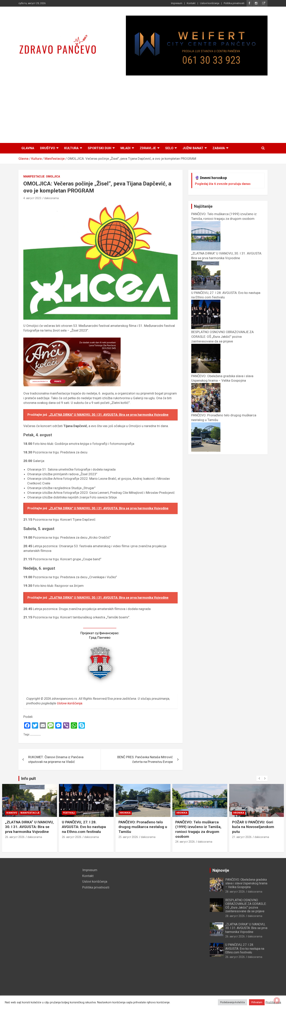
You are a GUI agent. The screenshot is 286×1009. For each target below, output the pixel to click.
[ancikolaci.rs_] (72, 340)
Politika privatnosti (234, 3)
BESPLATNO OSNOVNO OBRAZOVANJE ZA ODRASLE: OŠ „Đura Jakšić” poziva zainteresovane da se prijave (245, 905)
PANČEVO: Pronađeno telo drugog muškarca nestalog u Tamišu (142, 827)
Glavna (27, 148)
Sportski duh (99, 148)
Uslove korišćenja (69, 703)
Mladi (125, 148)
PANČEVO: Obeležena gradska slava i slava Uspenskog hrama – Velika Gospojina (222, 378)
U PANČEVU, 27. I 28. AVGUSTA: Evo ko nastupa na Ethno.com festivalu (84, 827)
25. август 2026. (128, 837)
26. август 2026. (15, 837)
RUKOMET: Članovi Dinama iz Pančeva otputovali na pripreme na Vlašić (55, 759)
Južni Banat (192, 148)
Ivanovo (11, 812)
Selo (169, 148)
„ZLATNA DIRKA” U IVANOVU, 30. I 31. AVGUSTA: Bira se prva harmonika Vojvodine (226, 255)
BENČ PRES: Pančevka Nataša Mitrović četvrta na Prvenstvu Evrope (145, 759)
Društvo (47, 148)
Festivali (69, 812)
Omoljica (53, 176)
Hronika (125, 812)
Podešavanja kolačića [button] (232, 1002)
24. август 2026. (185, 841)
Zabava (218, 148)
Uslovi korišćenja (209, 3)
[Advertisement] (143, 109)
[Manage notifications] (277, 1000)
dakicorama (51, 198)
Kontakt (191, 3)
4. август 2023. (32, 198)
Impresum (176, 3)
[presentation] (259, 778)
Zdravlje (148, 148)
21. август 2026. (242, 837)
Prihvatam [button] (256, 1002)
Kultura (71, 148)
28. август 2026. (235, 891)
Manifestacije (34, 176)
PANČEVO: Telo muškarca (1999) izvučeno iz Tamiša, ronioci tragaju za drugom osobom (224, 216)
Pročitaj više (273, 1002)
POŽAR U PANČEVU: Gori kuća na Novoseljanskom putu (253, 827)
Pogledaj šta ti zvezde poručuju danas (223, 184)
